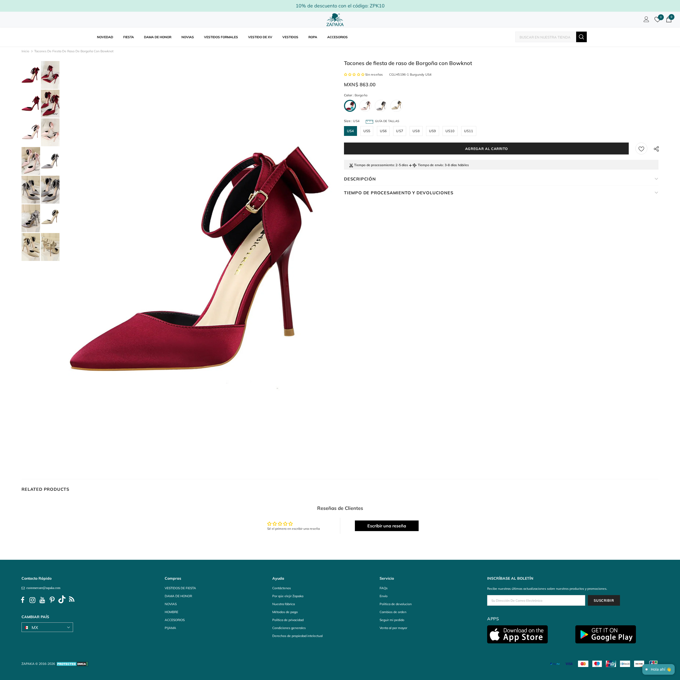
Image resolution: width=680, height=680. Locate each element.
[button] (354, 74)
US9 (432, 131)
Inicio (25, 51)
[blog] (71, 600)
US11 (468, 131)
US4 (350, 131)
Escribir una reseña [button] (386, 525)
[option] (201, 260)
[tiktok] (62, 600)
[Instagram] (32, 600)
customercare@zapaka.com (42, 587)
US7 (399, 131)
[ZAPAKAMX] (336, 19)
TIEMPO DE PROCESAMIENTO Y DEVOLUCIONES (398, 192)
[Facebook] (22, 600)
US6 (383, 131)
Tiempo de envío (430, 165)
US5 (367, 131)
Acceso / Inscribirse (645, 20)
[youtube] (42, 600)
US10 (450, 131)
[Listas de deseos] (641, 148)
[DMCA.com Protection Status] (72, 664)
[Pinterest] (52, 600)
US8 (416, 131)
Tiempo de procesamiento (374, 165)
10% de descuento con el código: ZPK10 (340, 6)
